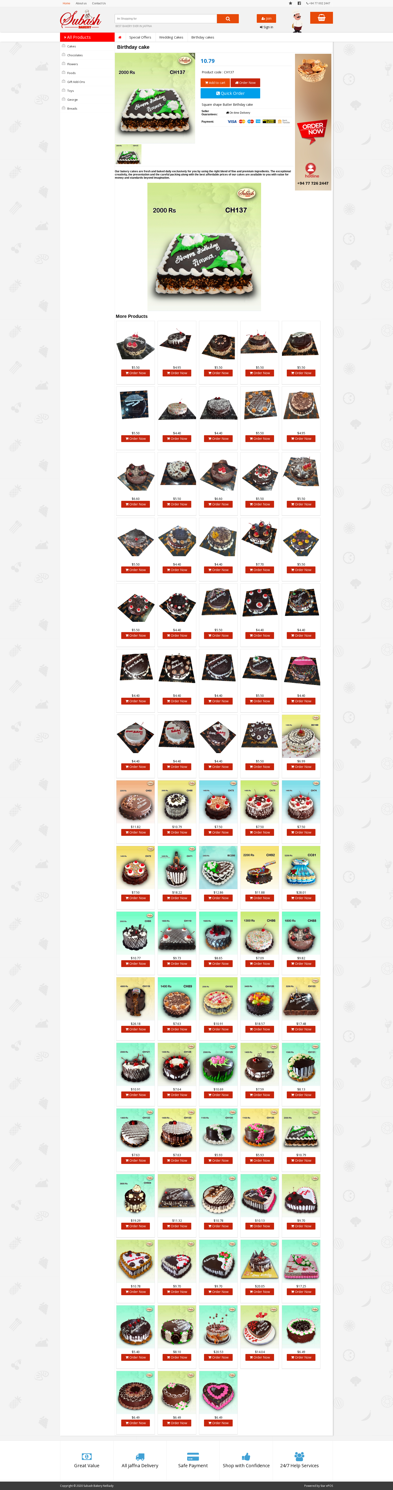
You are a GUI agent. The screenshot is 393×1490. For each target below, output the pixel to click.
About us (81, 3)
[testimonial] (291, 3)
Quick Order (232, 93)
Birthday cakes (202, 37)
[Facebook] (299, 3)
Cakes (71, 46)
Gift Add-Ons (76, 82)
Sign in (268, 27)
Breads (72, 108)
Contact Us (99, 3)
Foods (71, 73)
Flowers (72, 64)
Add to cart (216, 82)
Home (66, 3)
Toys (70, 91)
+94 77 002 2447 (319, 3)
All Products (78, 37)
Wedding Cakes (171, 37)
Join (268, 18)
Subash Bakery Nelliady (98, 1486)
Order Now (247, 82)
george (72, 100)
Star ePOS (326, 1486)
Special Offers (140, 37)
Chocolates (75, 55)
